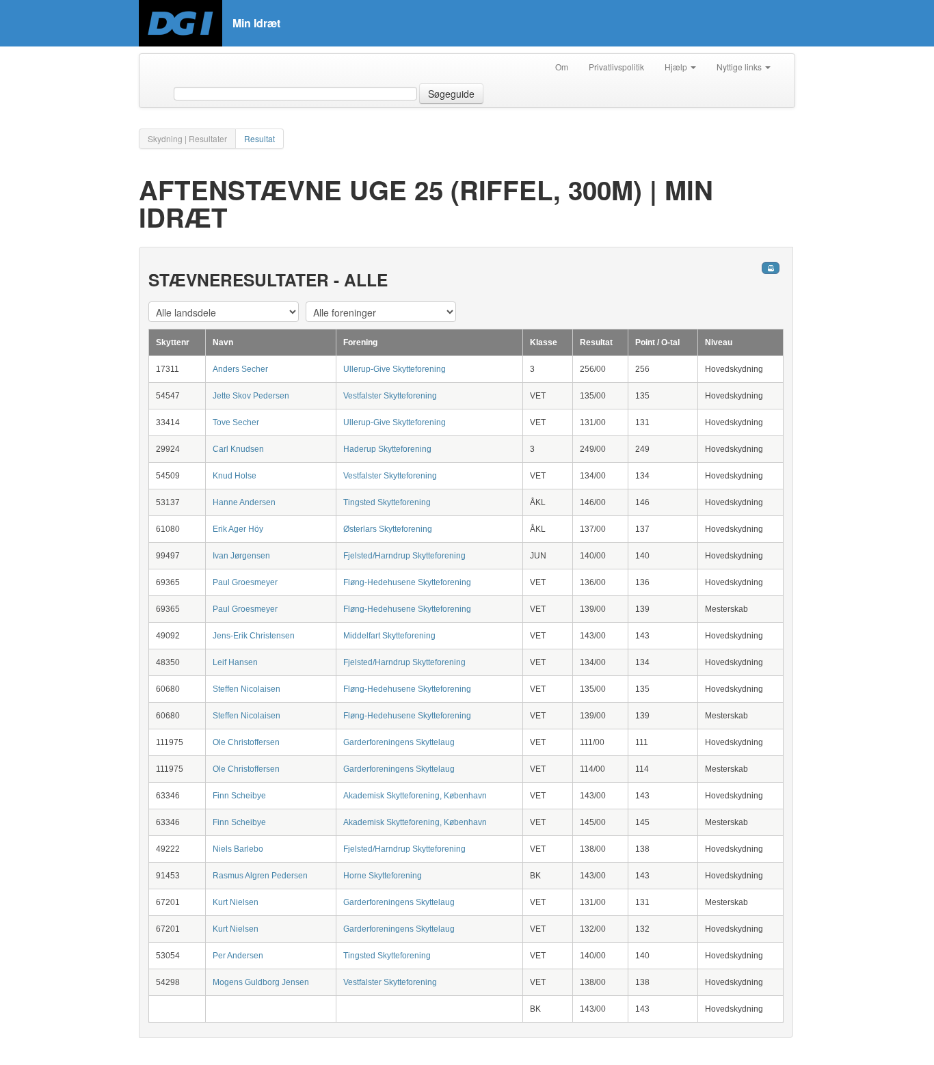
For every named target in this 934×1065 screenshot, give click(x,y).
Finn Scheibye (239, 795)
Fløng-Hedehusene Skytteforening (407, 582)
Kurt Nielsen (235, 902)
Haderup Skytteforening (387, 449)
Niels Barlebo (238, 849)
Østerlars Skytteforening (387, 529)
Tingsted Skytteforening (387, 502)
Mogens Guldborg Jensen (261, 982)
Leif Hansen (235, 662)
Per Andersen (238, 955)
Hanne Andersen (244, 502)
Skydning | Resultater (187, 138)
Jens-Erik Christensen (254, 636)
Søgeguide (451, 93)
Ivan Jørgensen (241, 556)
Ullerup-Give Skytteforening (394, 369)
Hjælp (677, 66)
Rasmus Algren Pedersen (260, 875)
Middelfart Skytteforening (389, 636)
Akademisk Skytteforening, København (415, 795)
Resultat (259, 138)
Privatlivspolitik (616, 66)
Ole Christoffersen (246, 742)
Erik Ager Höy (238, 529)
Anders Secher (240, 369)
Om (561, 66)
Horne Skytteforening (382, 875)
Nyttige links (740, 66)
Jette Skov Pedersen (251, 396)
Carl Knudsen (238, 449)
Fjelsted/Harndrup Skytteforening (404, 556)
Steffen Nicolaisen (246, 689)
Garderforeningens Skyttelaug (399, 742)
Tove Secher (236, 422)
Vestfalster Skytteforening (390, 396)
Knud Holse (234, 476)
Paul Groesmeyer (245, 582)
